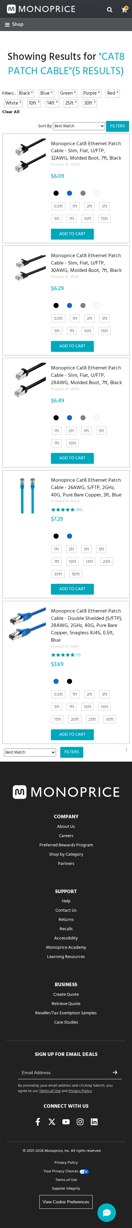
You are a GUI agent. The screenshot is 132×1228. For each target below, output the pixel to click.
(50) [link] (79, 510)
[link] (14, 24)
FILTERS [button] (117, 126)
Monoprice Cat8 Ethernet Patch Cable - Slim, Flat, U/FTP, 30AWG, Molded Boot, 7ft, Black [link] (86, 266)
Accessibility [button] (66, 938)
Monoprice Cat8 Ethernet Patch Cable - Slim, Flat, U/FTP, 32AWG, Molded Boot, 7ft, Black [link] (86, 154)
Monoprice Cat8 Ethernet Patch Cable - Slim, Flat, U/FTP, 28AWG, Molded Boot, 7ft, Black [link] (86, 378)
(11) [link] (78, 655)
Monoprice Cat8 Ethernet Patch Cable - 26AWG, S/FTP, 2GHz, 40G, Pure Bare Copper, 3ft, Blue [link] (86, 490)
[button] (124, 9)
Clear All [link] (11, 112)
